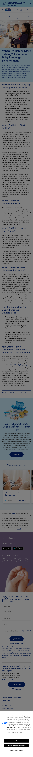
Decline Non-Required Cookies (16, 745)
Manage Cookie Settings (16, 750)
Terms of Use (25, 731)
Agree (16, 740)
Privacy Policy (12, 726)
